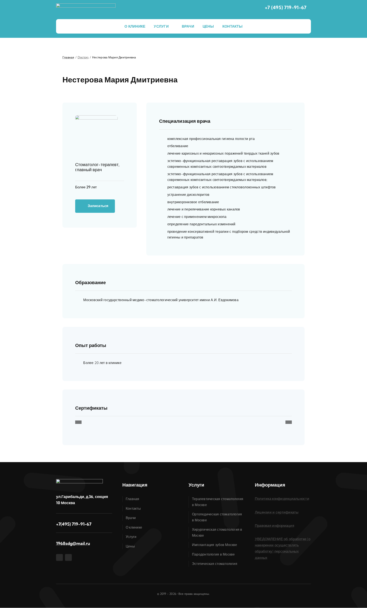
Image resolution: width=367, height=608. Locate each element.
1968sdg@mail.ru (73, 543)
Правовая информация (274, 525)
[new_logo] (86, 5)
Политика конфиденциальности (282, 498)
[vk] (59, 557)
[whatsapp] (68, 557)
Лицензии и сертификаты (277, 512)
